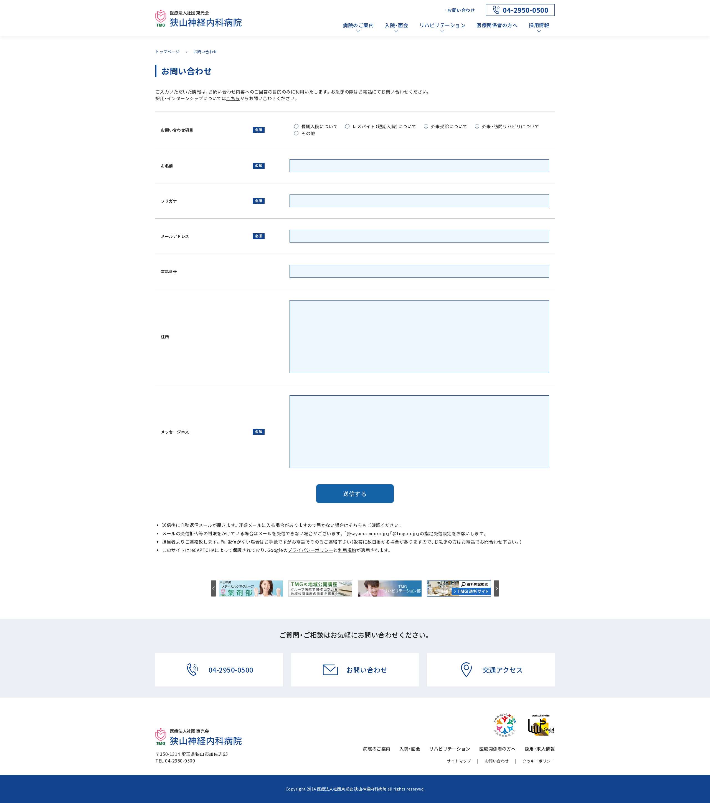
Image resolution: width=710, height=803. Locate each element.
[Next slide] (496, 588)
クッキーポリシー (539, 761)
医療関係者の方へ (497, 25)
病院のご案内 (358, 25)
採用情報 (539, 25)
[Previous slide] (213, 588)
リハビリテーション (442, 25)
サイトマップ (459, 761)
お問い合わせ (461, 10)
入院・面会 (396, 25)
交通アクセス (503, 670)
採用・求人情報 (540, 748)
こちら (233, 98)
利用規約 (347, 550)
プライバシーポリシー (310, 550)
